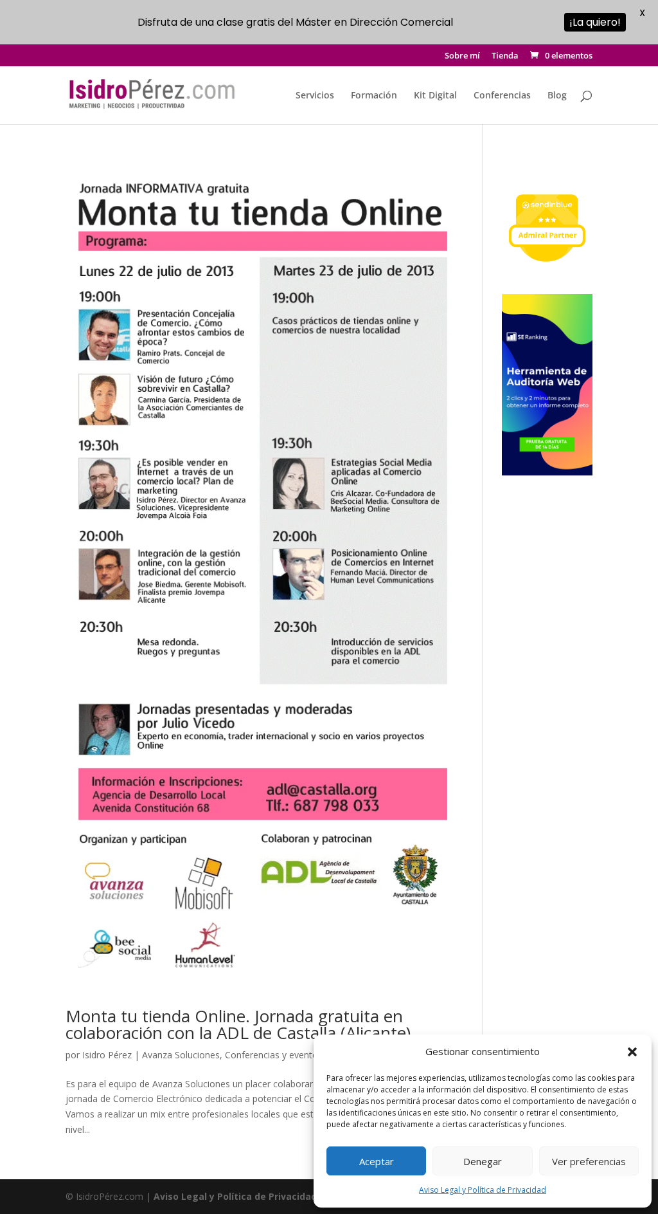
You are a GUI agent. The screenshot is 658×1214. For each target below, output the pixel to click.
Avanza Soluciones (181, 1055)
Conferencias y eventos (274, 1055)
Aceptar (376, 1161)
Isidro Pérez (107, 1055)
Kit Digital (435, 96)
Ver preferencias (589, 1161)
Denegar (482, 1161)
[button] (632, 1051)
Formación (374, 96)
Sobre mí (462, 56)
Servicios (315, 96)
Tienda (505, 56)
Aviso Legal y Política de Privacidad (482, 1189)
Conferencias (502, 96)
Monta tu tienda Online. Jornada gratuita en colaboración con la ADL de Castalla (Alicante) (238, 1024)
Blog (557, 96)
